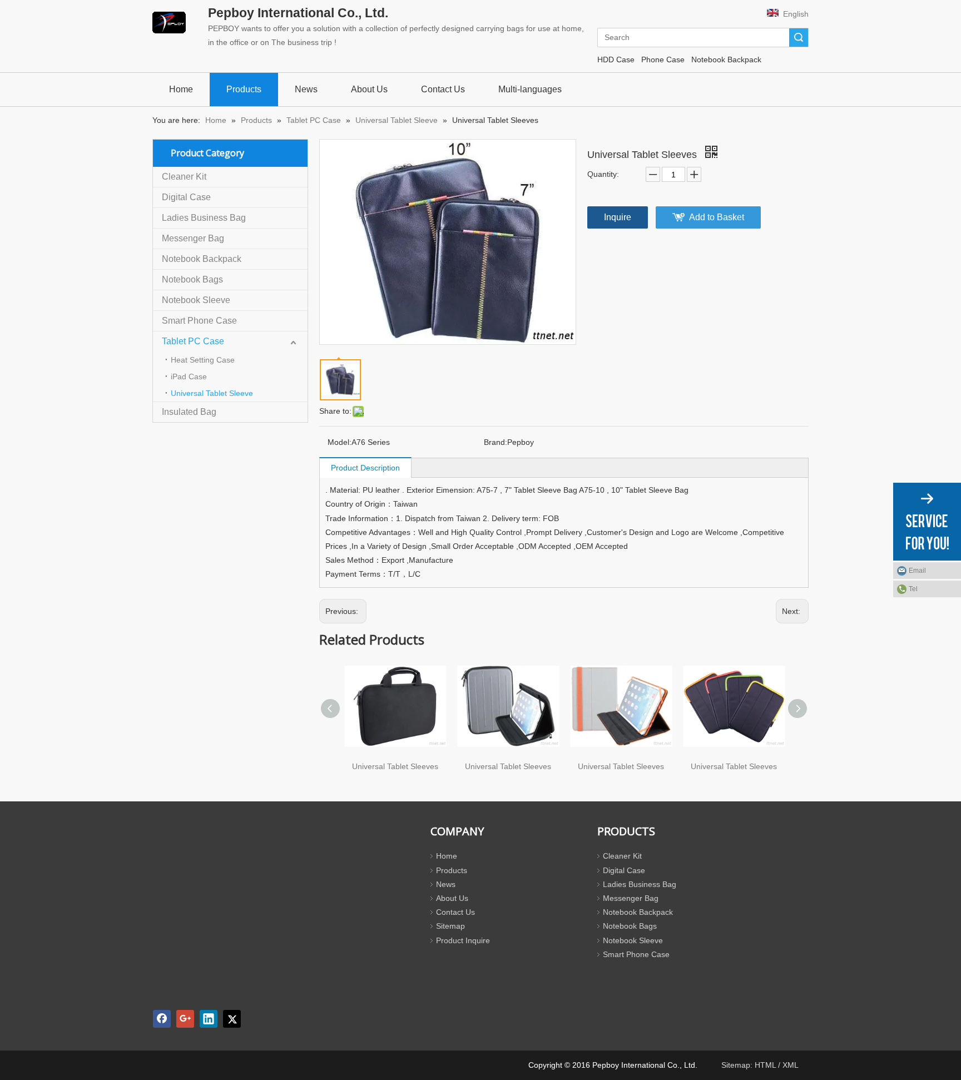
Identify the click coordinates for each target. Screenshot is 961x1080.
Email (917, 570)
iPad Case (189, 376)
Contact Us (455, 912)
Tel (913, 589)
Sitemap (450, 926)
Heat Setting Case (203, 359)
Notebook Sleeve (196, 300)
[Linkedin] (208, 1019)
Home (446, 855)
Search (798, 37)
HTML (765, 1065)
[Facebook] (162, 1019)
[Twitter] (232, 1019)
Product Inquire (463, 940)
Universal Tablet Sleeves (395, 766)
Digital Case (186, 197)
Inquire (617, 217)
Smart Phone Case (199, 320)
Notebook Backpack (201, 259)
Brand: (495, 442)
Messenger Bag (193, 238)
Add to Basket (716, 217)
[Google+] (185, 1019)
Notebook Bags (192, 279)
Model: (339, 442)
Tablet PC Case (193, 341)
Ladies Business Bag (204, 217)
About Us (452, 898)
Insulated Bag (189, 412)
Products (451, 870)
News (445, 884)
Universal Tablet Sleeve (212, 393)
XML (790, 1065)
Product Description (365, 467)
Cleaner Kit (184, 176)
